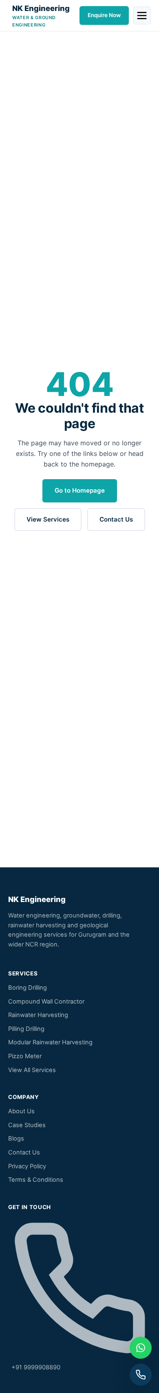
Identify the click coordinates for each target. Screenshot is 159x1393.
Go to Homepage (80, 490)
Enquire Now (104, 15)
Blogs (16, 1138)
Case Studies (27, 1125)
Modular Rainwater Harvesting (50, 1042)
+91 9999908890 (34, 1367)
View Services (47, 519)
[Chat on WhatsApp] (141, 1348)
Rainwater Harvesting (38, 1015)
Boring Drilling (27, 987)
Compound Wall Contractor (46, 1001)
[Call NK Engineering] (141, 1375)
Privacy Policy (27, 1166)
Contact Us (116, 519)
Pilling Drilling (26, 1029)
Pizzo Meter (25, 1056)
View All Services (32, 1070)
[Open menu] (142, 15)
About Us (21, 1111)
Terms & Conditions (35, 1179)
